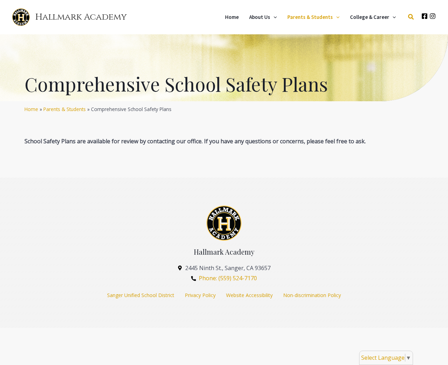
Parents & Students (64, 109)
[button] (273, 17)
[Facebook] (424, 16)
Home (31, 109)
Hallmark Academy (81, 17)
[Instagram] (432, 16)
